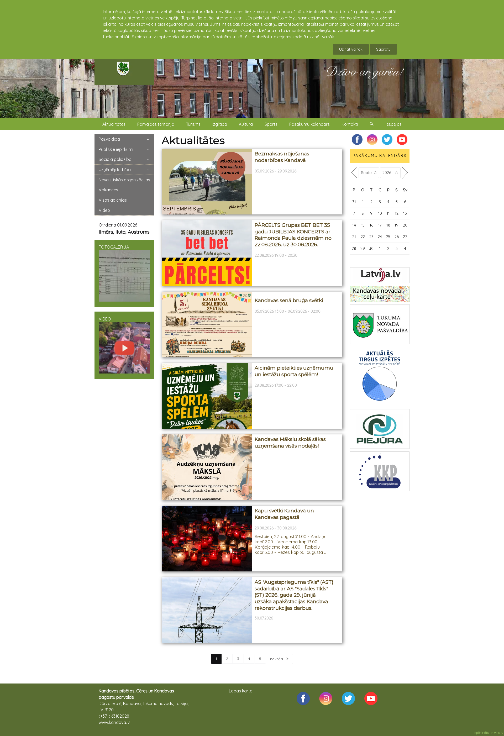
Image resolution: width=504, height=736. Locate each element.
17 (380, 225)
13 (405, 213)
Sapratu (383, 49)
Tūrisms (193, 124)
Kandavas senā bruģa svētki (289, 300)
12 (396, 213)
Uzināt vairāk (351, 49)
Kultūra (246, 124)
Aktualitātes (113, 124)
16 (371, 225)
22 (363, 236)
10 (380, 213)
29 (362, 248)
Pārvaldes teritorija (155, 124)
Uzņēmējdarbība (115, 169)
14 (354, 225)
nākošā (277, 658)
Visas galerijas (113, 200)
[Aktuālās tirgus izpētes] (380, 377)
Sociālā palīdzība (115, 159)
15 (363, 225)
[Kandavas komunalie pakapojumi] (380, 471)
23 (371, 236)
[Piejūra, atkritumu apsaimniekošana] (380, 429)
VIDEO (105, 319)
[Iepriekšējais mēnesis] (354, 172)
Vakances (108, 189)
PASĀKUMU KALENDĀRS (380, 155)
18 (388, 225)
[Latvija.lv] (380, 275)
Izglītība (219, 124)
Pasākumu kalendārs (309, 124)
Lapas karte (240, 690)
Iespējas (394, 124)
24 (380, 236)
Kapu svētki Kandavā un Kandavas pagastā (284, 514)
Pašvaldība (109, 139)
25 (388, 236)
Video (104, 210)
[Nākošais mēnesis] (405, 172)
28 (354, 248)
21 (354, 236)
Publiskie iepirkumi (116, 149)
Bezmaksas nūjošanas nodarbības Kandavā (282, 157)
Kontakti (350, 124)
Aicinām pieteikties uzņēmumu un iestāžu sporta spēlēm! (294, 371)
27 (405, 236)
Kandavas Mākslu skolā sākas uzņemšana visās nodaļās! (290, 442)
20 (405, 225)
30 (371, 248)
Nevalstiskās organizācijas (124, 179)
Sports (271, 124)
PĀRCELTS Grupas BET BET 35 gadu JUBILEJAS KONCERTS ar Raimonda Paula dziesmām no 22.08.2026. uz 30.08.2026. (293, 235)
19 (396, 225)
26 (397, 236)
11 (388, 213)
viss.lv (498, 732)
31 (354, 201)
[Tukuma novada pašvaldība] (380, 324)
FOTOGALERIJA (114, 247)
